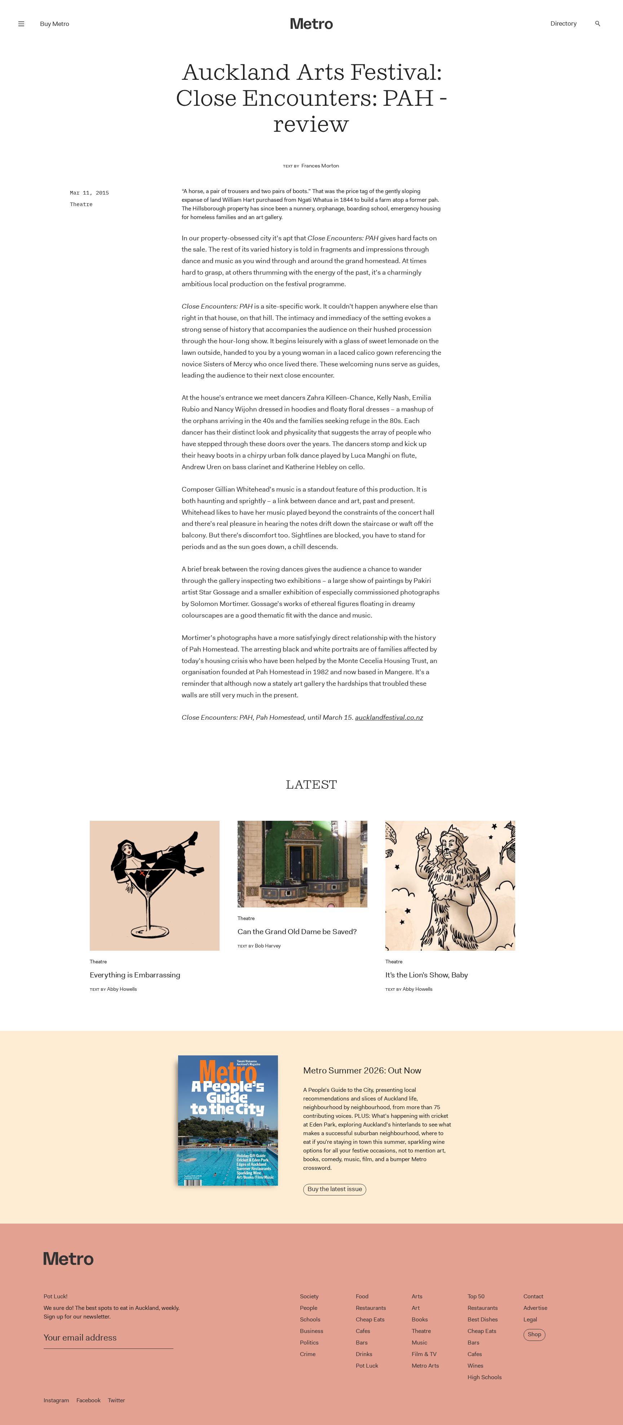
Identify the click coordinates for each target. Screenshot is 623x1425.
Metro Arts (425, 1365)
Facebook (88, 1400)
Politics (309, 1342)
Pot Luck (367, 1365)
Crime (307, 1354)
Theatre (81, 204)
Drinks (364, 1354)
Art (416, 1308)
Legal (530, 1319)
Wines (475, 1365)
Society (309, 1296)
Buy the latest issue (335, 1189)
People (308, 1308)
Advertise (535, 1308)
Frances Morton (320, 165)
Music (419, 1342)
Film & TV (424, 1354)
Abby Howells (113, 989)
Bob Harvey (259, 945)
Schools (310, 1319)
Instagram (56, 1400)
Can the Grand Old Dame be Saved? (297, 932)
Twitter (116, 1400)
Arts (417, 1296)
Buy (54, 23)
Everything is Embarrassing (135, 975)
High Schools (485, 1377)
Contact (533, 1296)
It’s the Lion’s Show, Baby (426, 975)
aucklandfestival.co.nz (389, 717)
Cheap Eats (370, 1319)
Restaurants (371, 1308)
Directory (563, 23)
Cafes (363, 1331)
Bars (362, 1342)
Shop (534, 1334)
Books (420, 1319)
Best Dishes (483, 1319)
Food (362, 1296)
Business (311, 1331)
